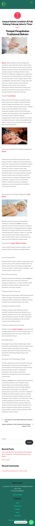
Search (4, 439)
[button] (31, 522)
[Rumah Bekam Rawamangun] (4, 5)
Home (17, 503)
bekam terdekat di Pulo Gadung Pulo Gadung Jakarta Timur (16, 425)
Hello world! (5, 459)
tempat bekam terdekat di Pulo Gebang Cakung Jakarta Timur (17, 22)
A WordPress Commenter (9, 471)
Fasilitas (17, 509)
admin (17, 27)
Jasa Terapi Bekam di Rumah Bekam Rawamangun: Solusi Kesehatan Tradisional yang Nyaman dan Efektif (17, 454)
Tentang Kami (17, 506)
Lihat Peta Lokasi (17, 494)
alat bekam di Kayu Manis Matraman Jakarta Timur (18, 420)
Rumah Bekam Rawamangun (17, 520)
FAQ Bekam (17, 515)
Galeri (17, 512)
